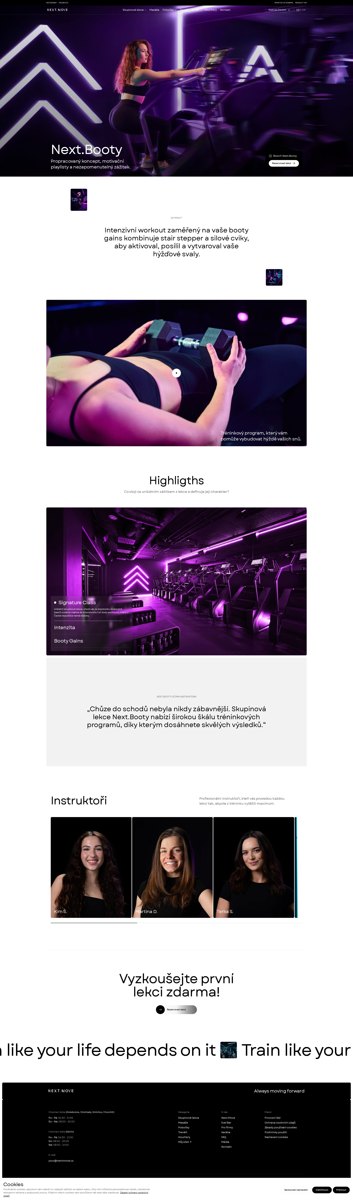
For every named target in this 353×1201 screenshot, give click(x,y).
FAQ (223, 1137)
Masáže (154, 10)
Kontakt (225, 10)
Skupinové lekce (133, 10)
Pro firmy (227, 1127)
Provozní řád (272, 1118)
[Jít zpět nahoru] (57, 10)
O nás (195, 10)
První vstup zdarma (284, 3)
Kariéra (225, 1132)
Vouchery (211, 10)
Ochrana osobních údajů (280, 1122)
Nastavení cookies (276, 1137)
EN (304, 9)
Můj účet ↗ (184, 1142)
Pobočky (168, 10)
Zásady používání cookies (281, 1127)
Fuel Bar (226, 1122)
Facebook (63, 3)
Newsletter (301, 3)
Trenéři (184, 10)
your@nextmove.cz (61, 1161)
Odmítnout (322, 1189)
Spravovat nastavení (296, 1189)
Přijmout (341, 1189)
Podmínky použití (276, 1132)
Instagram (51, 3)
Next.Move (228, 1118)
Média (225, 1142)
